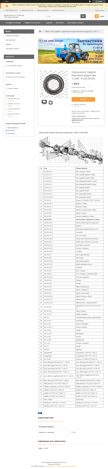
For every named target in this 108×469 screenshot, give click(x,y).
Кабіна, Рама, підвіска (52, 31)
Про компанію (10, 40)
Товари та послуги (32, 23)
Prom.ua (63, 462)
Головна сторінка (13, 23)
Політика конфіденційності (69, 466)
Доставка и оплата (76, 23)
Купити (83, 99)
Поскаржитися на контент (52, 466)
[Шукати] (83, 16)
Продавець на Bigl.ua (54, 464)
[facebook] (39, 413)
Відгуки (49, 23)
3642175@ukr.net (13, 127)
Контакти (60, 23)
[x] (41, 413)
